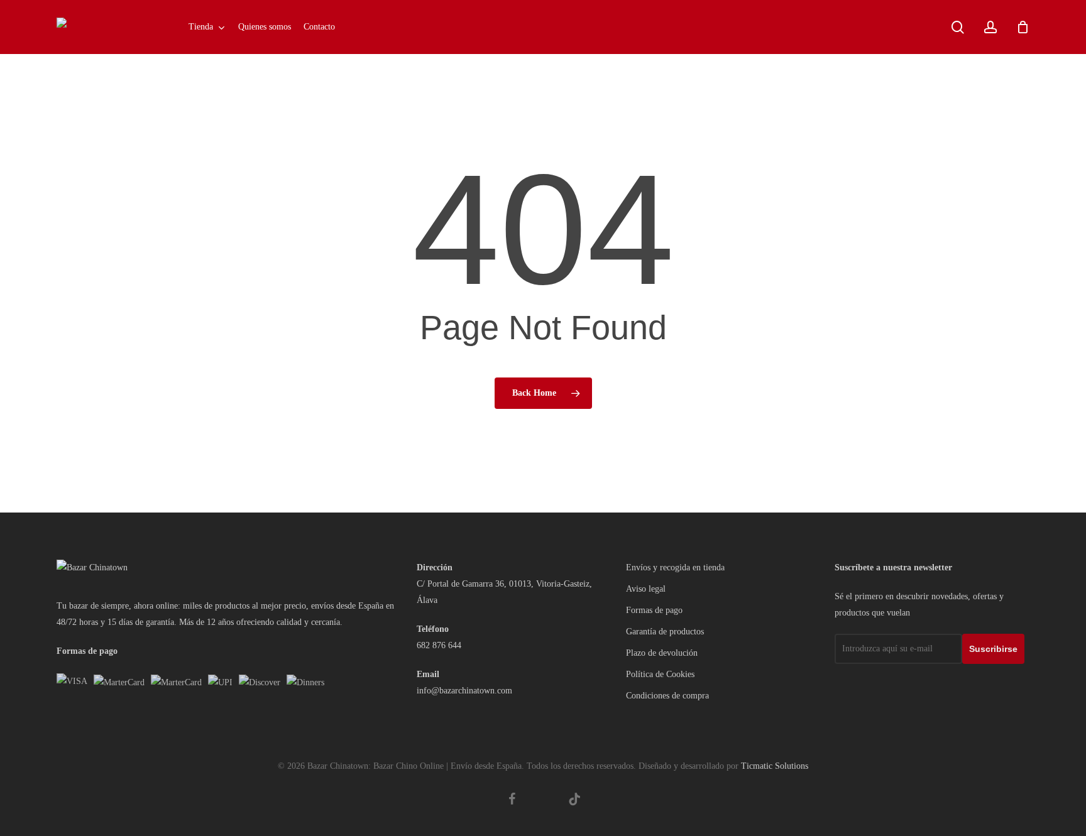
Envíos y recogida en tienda (675, 567)
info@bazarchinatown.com (464, 690)
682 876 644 (439, 645)
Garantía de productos (665, 631)
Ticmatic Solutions (774, 766)
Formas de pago (654, 610)
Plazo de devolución (662, 653)
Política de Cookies (660, 674)
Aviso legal (646, 589)
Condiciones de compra (667, 695)
